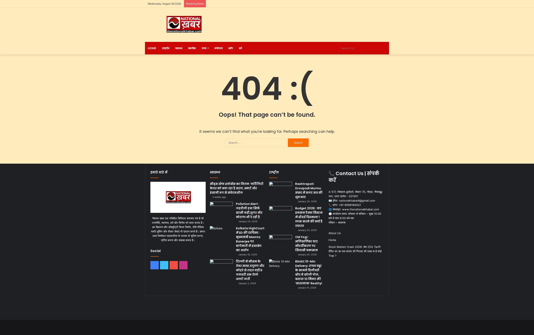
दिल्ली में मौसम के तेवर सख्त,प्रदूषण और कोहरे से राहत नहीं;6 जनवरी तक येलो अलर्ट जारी (250, 270)
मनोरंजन (218, 48)
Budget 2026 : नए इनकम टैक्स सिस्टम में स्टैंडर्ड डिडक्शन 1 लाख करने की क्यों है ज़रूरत (308, 217)
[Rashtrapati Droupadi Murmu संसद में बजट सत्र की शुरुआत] (280, 189)
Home (152, 48)
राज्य (204, 48)
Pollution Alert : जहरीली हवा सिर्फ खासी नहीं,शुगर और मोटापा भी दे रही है (249, 210)
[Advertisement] (309, 21)
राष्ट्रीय (165, 48)
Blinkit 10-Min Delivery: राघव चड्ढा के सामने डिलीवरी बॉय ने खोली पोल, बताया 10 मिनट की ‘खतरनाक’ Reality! (308, 272)
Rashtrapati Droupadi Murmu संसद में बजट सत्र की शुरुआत (308, 190)
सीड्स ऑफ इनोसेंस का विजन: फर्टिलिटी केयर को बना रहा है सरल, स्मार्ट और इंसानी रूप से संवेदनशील (236, 188)
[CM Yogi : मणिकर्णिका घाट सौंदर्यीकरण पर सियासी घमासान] (280, 243)
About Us (335, 233)
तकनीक (192, 48)
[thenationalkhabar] (183, 24)
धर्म (240, 48)
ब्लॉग (230, 48)
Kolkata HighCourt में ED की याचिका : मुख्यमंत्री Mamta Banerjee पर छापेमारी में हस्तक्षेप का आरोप (250, 239)
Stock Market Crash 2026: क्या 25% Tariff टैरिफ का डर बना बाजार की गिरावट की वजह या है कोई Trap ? (355, 251)
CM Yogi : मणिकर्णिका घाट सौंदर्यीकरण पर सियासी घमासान (306, 243)
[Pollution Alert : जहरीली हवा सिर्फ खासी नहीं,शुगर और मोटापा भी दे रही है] (221, 209)
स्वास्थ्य (178, 48)
